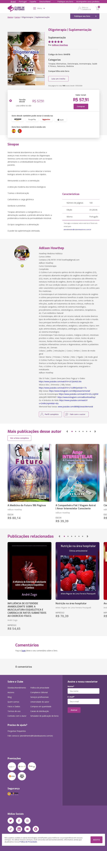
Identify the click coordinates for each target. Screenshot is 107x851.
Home (10, 17)
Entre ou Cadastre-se (86, 8)
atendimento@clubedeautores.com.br (77, 229)
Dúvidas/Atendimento (17, 687)
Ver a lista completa (19, 438)
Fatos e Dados (14, 706)
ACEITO (96, 839)
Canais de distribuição (39, 711)
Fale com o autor (77, 414)
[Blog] (36, 829)
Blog (9, 697)
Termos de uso (14, 711)
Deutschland (44, 1)
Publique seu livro (65, 1)
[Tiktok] (11, 829)
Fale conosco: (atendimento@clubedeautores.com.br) (30, 735)
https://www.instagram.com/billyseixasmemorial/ (69, 391)
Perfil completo (52, 414)
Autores (11, 692)
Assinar (74, 710)
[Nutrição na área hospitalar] (77, 571)
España (33, 1)
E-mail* (71, 697)
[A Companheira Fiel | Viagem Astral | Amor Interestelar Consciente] (77, 473)
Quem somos (13, 702)
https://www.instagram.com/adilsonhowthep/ (77, 397)
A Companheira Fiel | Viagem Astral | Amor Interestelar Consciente (76, 507)
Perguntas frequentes (17, 731)
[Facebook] (19, 821)
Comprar (81, 106)
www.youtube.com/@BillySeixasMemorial (75, 406)
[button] (67, 431)
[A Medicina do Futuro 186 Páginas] (29, 473)
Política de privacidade (39, 687)
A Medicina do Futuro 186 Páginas (27, 505)
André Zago (12, 620)
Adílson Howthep (60, 45)
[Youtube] (27, 829)
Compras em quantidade (40, 706)
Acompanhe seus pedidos (87, 1)
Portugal (22, 1)
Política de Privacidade (28, 842)
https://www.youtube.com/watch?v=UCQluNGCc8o (60, 381)
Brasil (13, 1)
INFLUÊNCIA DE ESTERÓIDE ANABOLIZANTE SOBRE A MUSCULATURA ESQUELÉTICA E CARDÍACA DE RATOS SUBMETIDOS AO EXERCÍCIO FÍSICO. (27, 610)
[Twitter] (11, 821)
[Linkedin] (19, 829)
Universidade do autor (39, 702)
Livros (17, 17)
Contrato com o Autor (17, 716)
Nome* (71, 686)
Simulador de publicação (44, 716)
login (24, 650)
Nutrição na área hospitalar (71, 603)
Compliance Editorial (39, 692)
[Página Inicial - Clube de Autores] (16, 9)
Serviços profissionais (39, 697)
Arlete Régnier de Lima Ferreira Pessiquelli (73, 607)
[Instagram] (27, 821)
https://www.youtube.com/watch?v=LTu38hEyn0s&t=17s (63, 388)
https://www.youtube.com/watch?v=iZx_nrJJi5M (78, 394)
